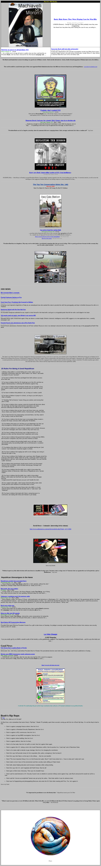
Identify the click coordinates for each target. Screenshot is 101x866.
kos (4, 718)
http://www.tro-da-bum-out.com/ (50, 665)
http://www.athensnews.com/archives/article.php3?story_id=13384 (50, 529)
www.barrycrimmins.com (90, 66)
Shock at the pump (47, 238)
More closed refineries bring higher (47, 236)
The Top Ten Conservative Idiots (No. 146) (50, 185)
